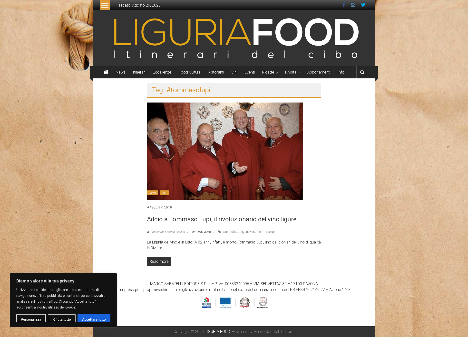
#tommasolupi (266, 232)
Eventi (249, 72)
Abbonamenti (318, 72)
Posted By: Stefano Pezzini (167, 232)
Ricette (268, 72)
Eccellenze (162, 72)
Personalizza (31, 319)
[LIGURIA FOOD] (234, 38)
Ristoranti (216, 72)
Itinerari (139, 72)
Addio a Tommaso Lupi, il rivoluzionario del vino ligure (221, 219)
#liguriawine (247, 232)
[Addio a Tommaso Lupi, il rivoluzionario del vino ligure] (225, 151)
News (121, 72)
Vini (234, 72)
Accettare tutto (94, 319)
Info (341, 72)
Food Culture (190, 72)
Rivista (290, 72)
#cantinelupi (230, 232)
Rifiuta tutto (62, 319)
